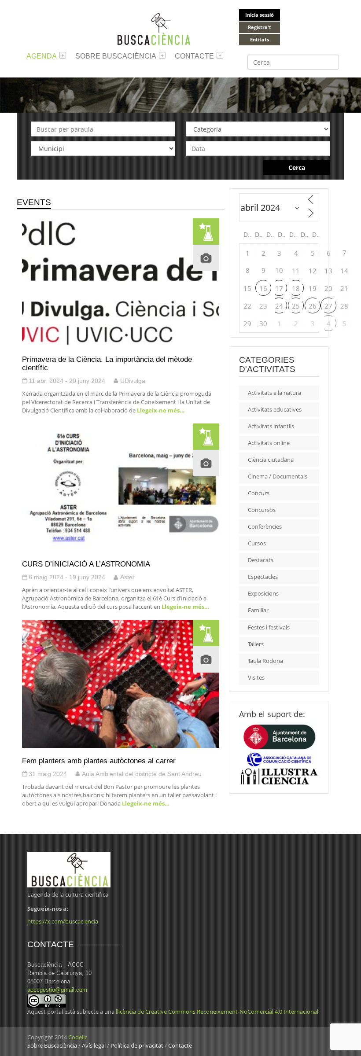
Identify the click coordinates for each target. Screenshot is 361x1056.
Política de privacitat (137, 1045)
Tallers (256, 644)
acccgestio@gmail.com (57, 989)
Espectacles (263, 577)
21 (344, 288)
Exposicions (263, 593)
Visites (256, 677)
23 (263, 306)
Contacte (194, 56)
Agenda (41, 56)
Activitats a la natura (274, 393)
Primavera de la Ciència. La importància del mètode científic (107, 363)
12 (313, 270)
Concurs (258, 493)
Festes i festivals (269, 627)
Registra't (259, 27)
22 (247, 306)
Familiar (258, 610)
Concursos (262, 510)
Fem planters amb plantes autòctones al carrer (99, 760)
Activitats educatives (275, 409)
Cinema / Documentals (277, 476)
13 (328, 270)
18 (296, 288)
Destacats (260, 560)
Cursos (257, 543)
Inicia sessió (259, 14)
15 (247, 288)
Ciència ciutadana (271, 460)
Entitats (259, 39)
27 (328, 306)
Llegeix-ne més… (160, 410)
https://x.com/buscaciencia (62, 921)
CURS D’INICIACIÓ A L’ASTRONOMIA (86, 563)
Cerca (296, 167)
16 (263, 288)
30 (263, 323)
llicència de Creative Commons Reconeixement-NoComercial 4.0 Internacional (217, 1012)
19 (313, 288)
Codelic (77, 1037)
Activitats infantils (271, 426)
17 (279, 288)
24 (279, 306)
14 (344, 270)
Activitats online (269, 443)
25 (296, 306)
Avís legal (94, 1045)
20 (328, 288)
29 (247, 323)
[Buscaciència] (154, 28)
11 (296, 270)
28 (344, 306)
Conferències (265, 526)
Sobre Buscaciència (115, 56)
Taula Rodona (265, 661)
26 (313, 306)
